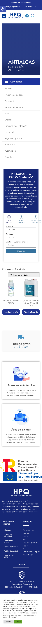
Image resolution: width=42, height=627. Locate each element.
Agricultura (10, 144)
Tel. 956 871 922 (30, 7)
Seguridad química (13, 138)
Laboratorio (10, 132)
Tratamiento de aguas (14, 95)
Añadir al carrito (11, 312)
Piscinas (8, 101)
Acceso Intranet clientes (21, 2)
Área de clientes (21, 429)
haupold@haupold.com (11, 6)
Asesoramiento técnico (21, 385)
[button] (3, 9)
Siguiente (21, 251)
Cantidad (9, 234)
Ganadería (9, 157)
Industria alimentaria (14, 107)
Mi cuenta (7, 530)
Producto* (10, 226)
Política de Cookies (11, 547)
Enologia (8, 120)
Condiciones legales (8, 541)
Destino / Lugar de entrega (17, 242)
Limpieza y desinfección (16, 126)
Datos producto (9, 221)
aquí (30, 608)
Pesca (7, 113)
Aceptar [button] (18, 622)
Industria (8, 89)
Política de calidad (11, 551)
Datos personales (21, 221)
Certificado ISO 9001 (9, 556)
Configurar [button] (8, 622)
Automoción (10, 151)
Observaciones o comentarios (36, 221)
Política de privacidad (8, 535)
